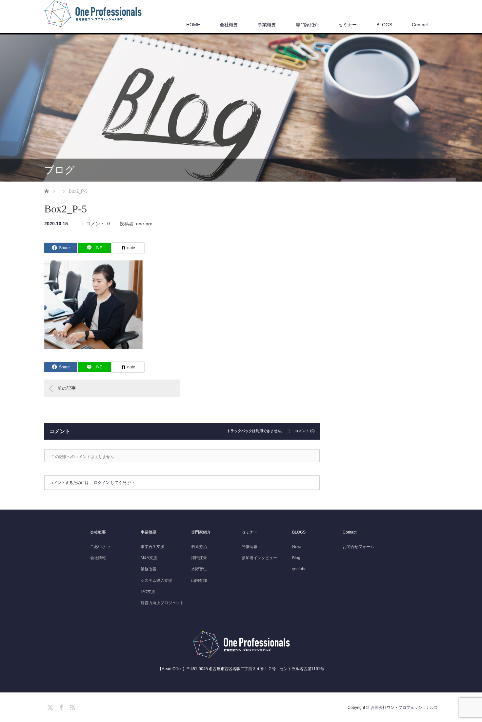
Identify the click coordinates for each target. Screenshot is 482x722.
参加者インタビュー (259, 558)
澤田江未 (199, 558)
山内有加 (199, 580)
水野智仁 (199, 569)
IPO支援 (148, 591)
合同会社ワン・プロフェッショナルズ (404, 707)
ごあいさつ (100, 546)
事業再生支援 (152, 546)
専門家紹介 (307, 24)
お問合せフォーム (358, 546)
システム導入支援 (156, 580)
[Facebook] (60, 706)
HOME (193, 24)
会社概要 (229, 24)
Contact (420, 24)
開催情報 (249, 546)
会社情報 (98, 558)
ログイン (102, 482)
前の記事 (66, 388)
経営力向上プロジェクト (162, 603)
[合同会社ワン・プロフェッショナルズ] (93, 14)
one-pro (144, 223)
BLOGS (384, 24)
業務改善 (148, 569)
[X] (49, 706)
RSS (71, 706)
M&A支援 (149, 558)
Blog (296, 558)
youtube (299, 569)
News (297, 546)
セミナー (347, 24)
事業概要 (267, 24)
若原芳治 (199, 546)
